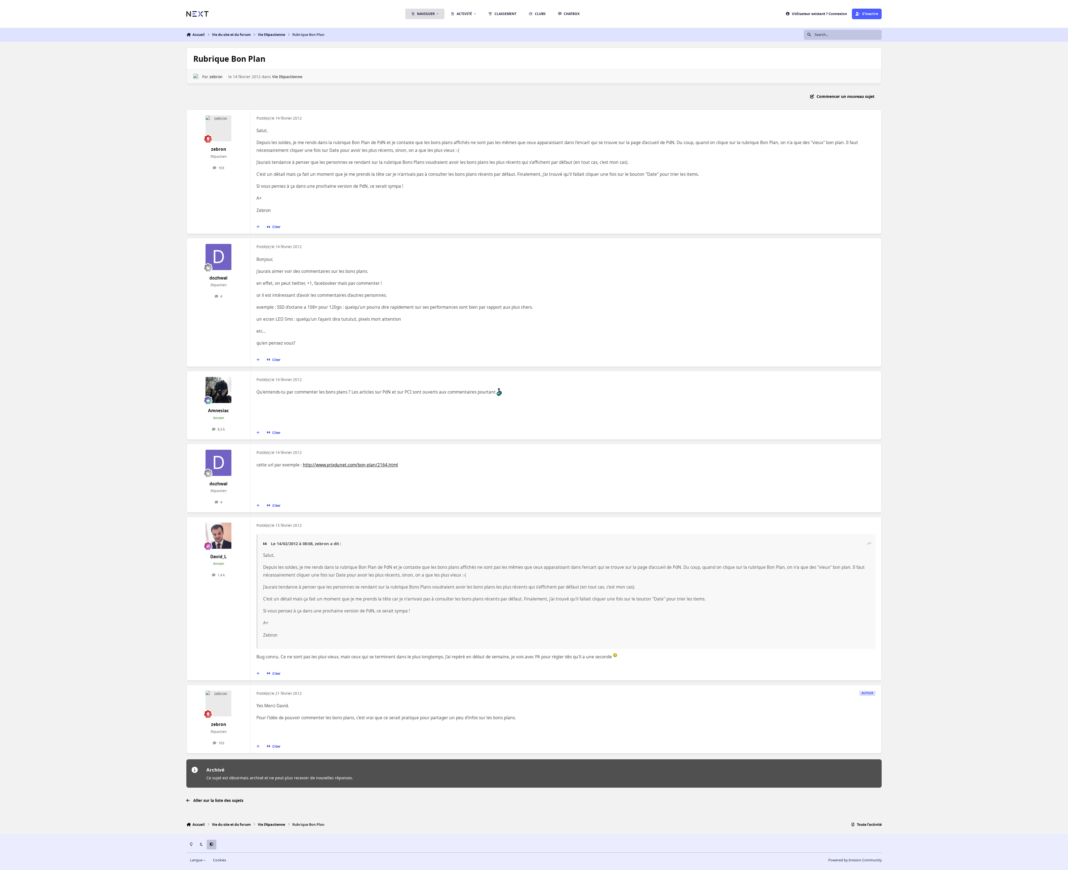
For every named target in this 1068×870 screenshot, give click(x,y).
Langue (196, 860)
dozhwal (218, 278)
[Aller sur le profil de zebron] (196, 77)
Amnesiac (218, 411)
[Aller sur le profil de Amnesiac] (219, 390)
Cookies (219, 860)
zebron (215, 76)
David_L (218, 557)
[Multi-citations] (258, 227)
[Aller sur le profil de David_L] (219, 536)
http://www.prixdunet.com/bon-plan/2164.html (350, 465)
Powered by (855, 860)
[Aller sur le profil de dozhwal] (219, 257)
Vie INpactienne (287, 76)
